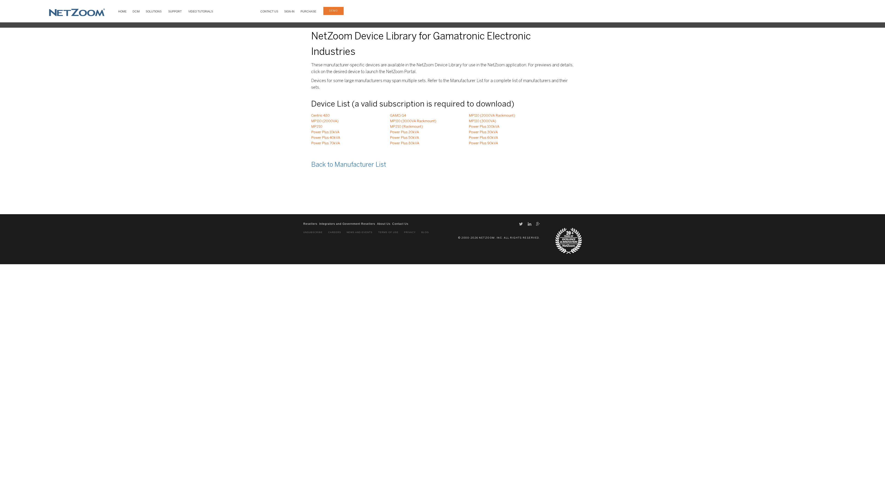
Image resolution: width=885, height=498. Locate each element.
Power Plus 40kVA (325, 137)
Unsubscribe (313, 232)
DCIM (136, 11)
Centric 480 (320, 115)
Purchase (308, 11)
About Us (383, 223)
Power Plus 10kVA (325, 132)
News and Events (359, 232)
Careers (334, 232)
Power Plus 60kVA (483, 137)
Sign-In (289, 11)
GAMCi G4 (398, 115)
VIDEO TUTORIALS (200, 11)
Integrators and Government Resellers (347, 223)
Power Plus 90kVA (483, 143)
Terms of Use (388, 232)
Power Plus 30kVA (483, 132)
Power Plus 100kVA (484, 126)
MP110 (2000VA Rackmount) (492, 115)
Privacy (410, 232)
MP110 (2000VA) (325, 121)
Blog (425, 232)
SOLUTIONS (154, 11)
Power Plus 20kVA (404, 132)
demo (333, 11)
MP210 (316, 126)
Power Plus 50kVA (404, 137)
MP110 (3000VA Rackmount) (413, 121)
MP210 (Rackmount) (406, 126)
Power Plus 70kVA (325, 143)
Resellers (310, 223)
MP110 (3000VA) (482, 121)
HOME (122, 11)
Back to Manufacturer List (348, 165)
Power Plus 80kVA (404, 143)
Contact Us (269, 11)
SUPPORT (175, 11)
